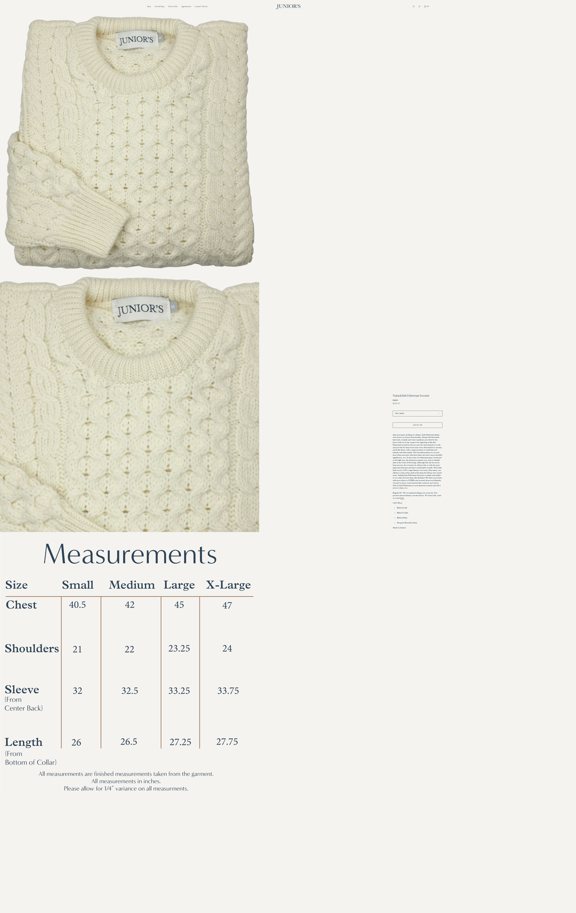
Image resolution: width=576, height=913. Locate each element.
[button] (414, 6)
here (402, 498)
